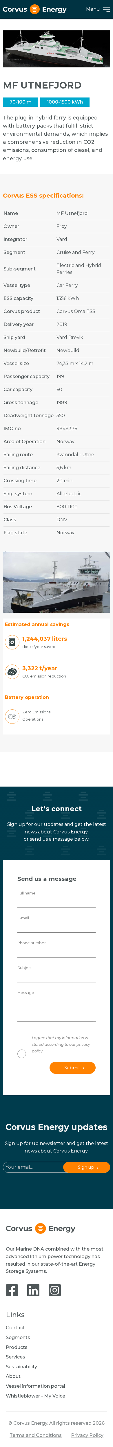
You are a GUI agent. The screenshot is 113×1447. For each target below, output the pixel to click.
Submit (72, 1067)
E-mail (23, 918)
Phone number (31, 943)
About (13, 1376)
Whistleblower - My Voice (35, 1396)
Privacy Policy (87, 1435)
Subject (24, 968)
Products (17, 1347)
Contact (15, 1327)
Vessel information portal (35, 1386)
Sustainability (21, 1366)
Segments (18, 1337)
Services (15, 1357)
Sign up (86, 1167)
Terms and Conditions (36, 1435)
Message (25, 993)
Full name (26, 893)
